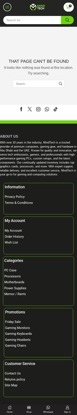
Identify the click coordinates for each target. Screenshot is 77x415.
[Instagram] (38, 109)
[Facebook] (21, 109)
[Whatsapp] (47, 109)
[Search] (67, 20)
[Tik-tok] (55, 109)
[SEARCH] (60, 83)
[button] (7, 7)
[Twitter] (30, 109)
